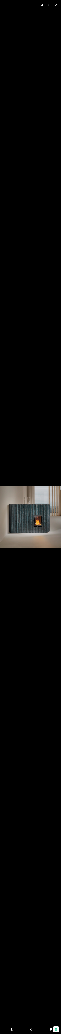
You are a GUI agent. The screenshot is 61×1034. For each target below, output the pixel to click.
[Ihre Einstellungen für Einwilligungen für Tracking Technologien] (56, 1029)
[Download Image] (11, 1030)
